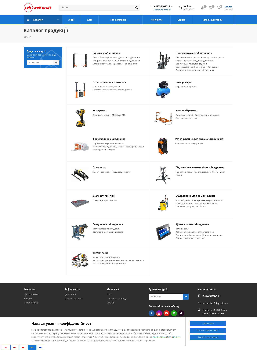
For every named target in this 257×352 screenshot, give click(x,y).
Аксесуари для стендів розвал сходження (112, 89)
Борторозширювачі (185, 67)
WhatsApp (174, 313)
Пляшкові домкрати (121, 171)
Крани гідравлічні (202, 171)
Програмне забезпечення (188, 235)
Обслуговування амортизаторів (108, 231)
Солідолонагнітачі (184, 203)
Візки (222, 171)
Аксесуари (201, 67)
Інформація (72, 289)
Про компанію (31, 294)
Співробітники (31, 302)
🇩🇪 (23, 347)
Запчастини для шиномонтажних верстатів (113, 260)
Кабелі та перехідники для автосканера (195, 231)
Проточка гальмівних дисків (106, 228)
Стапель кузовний (184, 115)
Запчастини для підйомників (106, 257)
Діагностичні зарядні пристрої (190, 238)
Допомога (70, 294)
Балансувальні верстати (213, 57)
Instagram (159, 313)
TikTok (181, 313)
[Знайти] (136, 8)
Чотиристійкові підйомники (106, 60)
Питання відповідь (117, 298)
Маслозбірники (183, 200)
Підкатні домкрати (101, 171)
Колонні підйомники (102, 63)
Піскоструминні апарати (104, 149)
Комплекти (213, 67)
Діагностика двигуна (212, 235)
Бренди (111, 302)
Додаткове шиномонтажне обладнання (195, 70)
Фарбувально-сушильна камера (108, 143)
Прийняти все (208, 323)
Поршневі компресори (186, 86)
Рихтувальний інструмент (207, 115)
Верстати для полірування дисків (191, 63)
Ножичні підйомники (130, 60)
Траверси (117, 63)
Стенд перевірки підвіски (105, 200)
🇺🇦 (31, 347)
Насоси (179, 175)
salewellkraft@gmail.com (215, 303)
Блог (109, 294)
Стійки (215, 171)
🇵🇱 (6, 347)
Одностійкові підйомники (105, 57)
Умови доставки (73, 298)
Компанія (29, 289)
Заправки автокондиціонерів (189, 143)
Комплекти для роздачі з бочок (191, 206)
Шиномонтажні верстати (188, 57)
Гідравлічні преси (184, 171)
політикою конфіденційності (166, 336)
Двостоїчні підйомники (129, 57)
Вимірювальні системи (186, 118)
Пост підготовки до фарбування (108, 146)
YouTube (166, 313)
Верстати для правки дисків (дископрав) (195, 60)
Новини (28, 298)
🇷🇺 (40, 347)
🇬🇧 (14, 347)
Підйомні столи (131, 63)
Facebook (152, 313)
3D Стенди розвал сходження (106, 86)
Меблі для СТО (119, 115)
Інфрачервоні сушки (134, 146)
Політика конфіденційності (208, 330)
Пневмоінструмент (102, 115)
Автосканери (182, 228)
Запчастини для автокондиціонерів (110, 263)
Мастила (139, 260)
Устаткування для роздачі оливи (207, 200)
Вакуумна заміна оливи (206, 203)
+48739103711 (162, 6)
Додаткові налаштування (208, 337)
